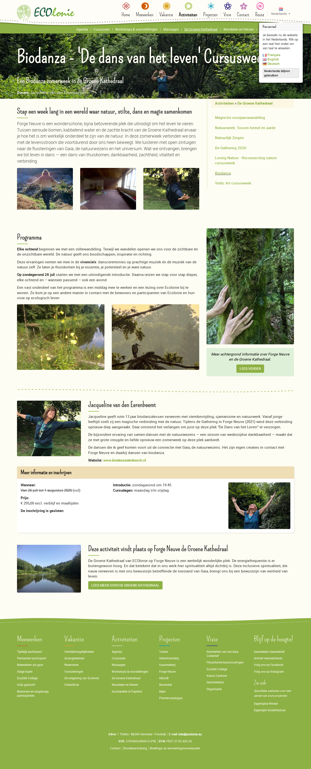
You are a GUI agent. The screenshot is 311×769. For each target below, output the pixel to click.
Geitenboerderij (169, 658)
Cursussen (119, 658)
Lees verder (250, 368)
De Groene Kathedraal (255, 103)
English (273, 59)
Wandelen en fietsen (125, 685)
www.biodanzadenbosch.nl (124, 460)
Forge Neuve (167, 672)
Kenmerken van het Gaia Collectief (222, 654)
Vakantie (74, 639)
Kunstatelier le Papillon (127, 691)
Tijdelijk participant (29, 652)
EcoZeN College (27, 678)
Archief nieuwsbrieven (268, 658)
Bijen (162, 691)
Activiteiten (224, 103)
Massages (118, 665)
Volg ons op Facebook (268, 665)
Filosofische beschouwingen (225, 662)
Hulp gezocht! (26, 685)
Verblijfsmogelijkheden (79, 652)
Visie (212, 639)
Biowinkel (165, 685)
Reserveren (71, 665)
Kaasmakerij (167, 665)
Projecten (169, 639)
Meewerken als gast (30, 665)
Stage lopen (25, 672)
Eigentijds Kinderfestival (269, 710)
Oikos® (164, 678)
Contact (115, 748)
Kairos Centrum (217, 676)
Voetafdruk (71, 685)
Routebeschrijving (135, 748)
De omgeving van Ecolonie (81, 678)
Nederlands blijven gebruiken (277, 73)
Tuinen (163, 652)
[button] (281, 11)
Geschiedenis (215, 682)
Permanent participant (31, 658)
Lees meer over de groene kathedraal (125, 585)
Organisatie (214, 689)
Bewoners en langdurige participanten (33, 693)
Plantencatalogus (170, 698)
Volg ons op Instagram (269, 672)
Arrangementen (74, 658)
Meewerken (29, 639)
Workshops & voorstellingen (130, 672)
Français (273, 55)
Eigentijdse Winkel (266, 704)
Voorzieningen (73, 672)
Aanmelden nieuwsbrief (269, 652)
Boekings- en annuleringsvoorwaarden (175, 748)
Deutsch (273, 63)
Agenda (117, 652)
